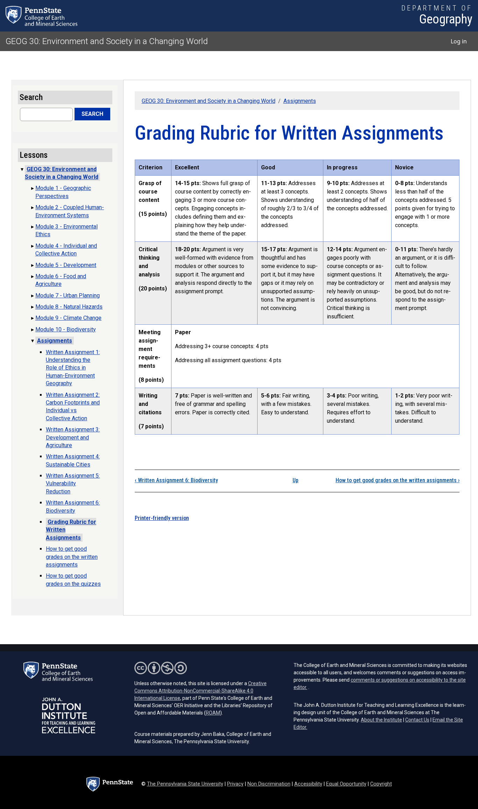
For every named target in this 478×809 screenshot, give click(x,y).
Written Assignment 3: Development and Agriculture (73, 437)
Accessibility (308, 784)
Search (92, 114)
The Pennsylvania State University (185, 784)
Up (295, 480)
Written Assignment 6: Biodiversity (176, 480)
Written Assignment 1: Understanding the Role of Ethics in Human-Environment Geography (73, 368)
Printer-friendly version (162, 518)
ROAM (213, 713)
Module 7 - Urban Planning (67, 295)
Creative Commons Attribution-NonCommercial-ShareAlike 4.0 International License (200, 691)
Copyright (381, 784)
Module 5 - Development (65, 265)
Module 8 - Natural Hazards (69, 306)
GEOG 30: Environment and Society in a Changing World (107, 41)
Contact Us (417, 720)
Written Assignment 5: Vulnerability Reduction (73, 483)
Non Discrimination (268, 784)
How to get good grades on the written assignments (397, 480)
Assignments (299, 101)
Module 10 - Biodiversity (65, 329)
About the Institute (381, 720)
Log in (459, 41)
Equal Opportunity (346, 784)
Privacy (235, 784)
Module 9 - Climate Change (68, 318)
